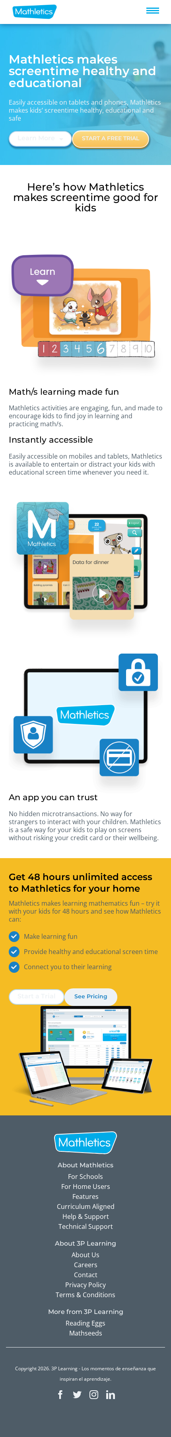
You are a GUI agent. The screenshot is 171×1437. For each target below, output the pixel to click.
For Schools (85, 1177)
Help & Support (85, 1216)
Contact (85, 1275)
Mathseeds (85, 1333)
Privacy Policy (85, 1285)
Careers (85, 1265)
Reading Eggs (85, 1323)
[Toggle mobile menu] (152, 10)
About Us (85, 1255)
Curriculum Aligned (86, 1206)
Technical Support (85, 1226)
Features (85, 1196)
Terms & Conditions (85, 1295)
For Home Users (85, 1187)
